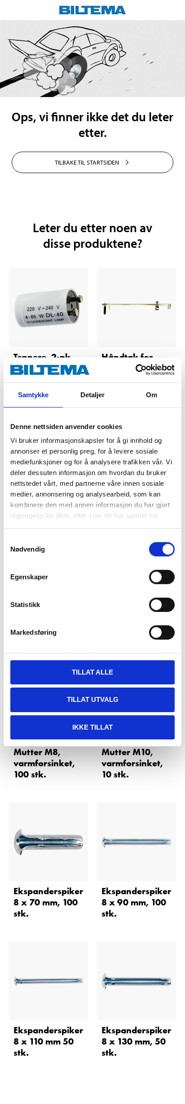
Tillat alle (92, 671)
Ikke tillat (92, 727)
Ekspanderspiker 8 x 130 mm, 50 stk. (136, 1041)
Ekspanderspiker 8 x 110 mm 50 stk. (48, 1041)
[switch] (162, 576)
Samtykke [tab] (33, 394)
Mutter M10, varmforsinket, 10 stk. (132, 763)
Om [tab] (151, 394)
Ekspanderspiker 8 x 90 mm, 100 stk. (136, 902)
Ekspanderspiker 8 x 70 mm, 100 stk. (48, 902)
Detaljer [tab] (92, 394)
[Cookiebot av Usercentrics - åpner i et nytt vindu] (135, 370)
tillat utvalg (93, 699)
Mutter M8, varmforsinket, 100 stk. (44, 763)
